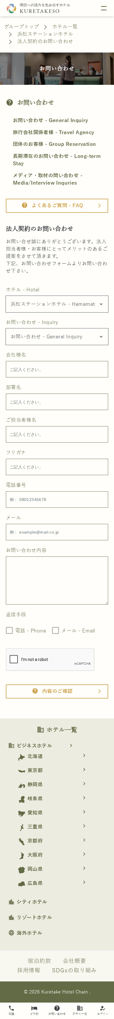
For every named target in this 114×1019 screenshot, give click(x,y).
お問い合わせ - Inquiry (32, 322)
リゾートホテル (30, 917)
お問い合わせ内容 (26, 550)
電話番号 (16, 485)
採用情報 (29, 971)
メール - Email (78, 631)
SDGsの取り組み (74, 971)
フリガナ (16, 452)
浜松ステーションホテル (45, 34)
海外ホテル (25, 933)
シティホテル (27, 902)
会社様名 (16, 355)
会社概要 (74, 961)
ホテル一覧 (65, 27)
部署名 (13, 387)
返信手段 (16, 615)
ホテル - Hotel (22, 290)
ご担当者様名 (21, 420)
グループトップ (21, 27)
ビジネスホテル (41, 746)
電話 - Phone (30, 631)
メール (13, 518)
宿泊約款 (39, 961)
